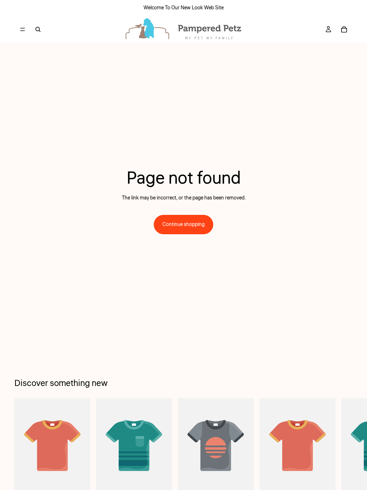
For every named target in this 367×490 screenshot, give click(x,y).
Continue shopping (183, 224)
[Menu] (22, 29)
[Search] (38, 29)
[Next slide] (345, 453)
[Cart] (344, 29)
